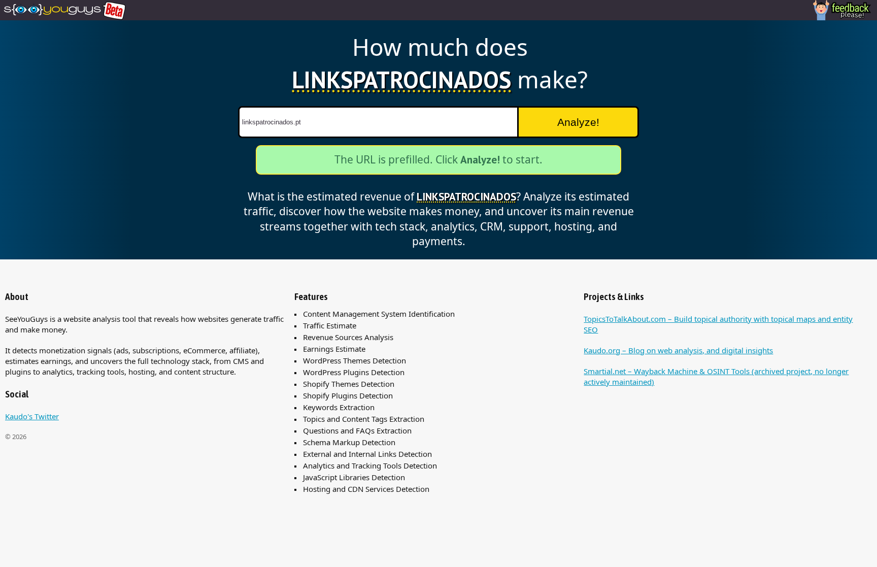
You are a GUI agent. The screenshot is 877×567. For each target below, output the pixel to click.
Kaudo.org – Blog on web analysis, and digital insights (678, 350)
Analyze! (578, 122)
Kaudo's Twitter (32, 416)
